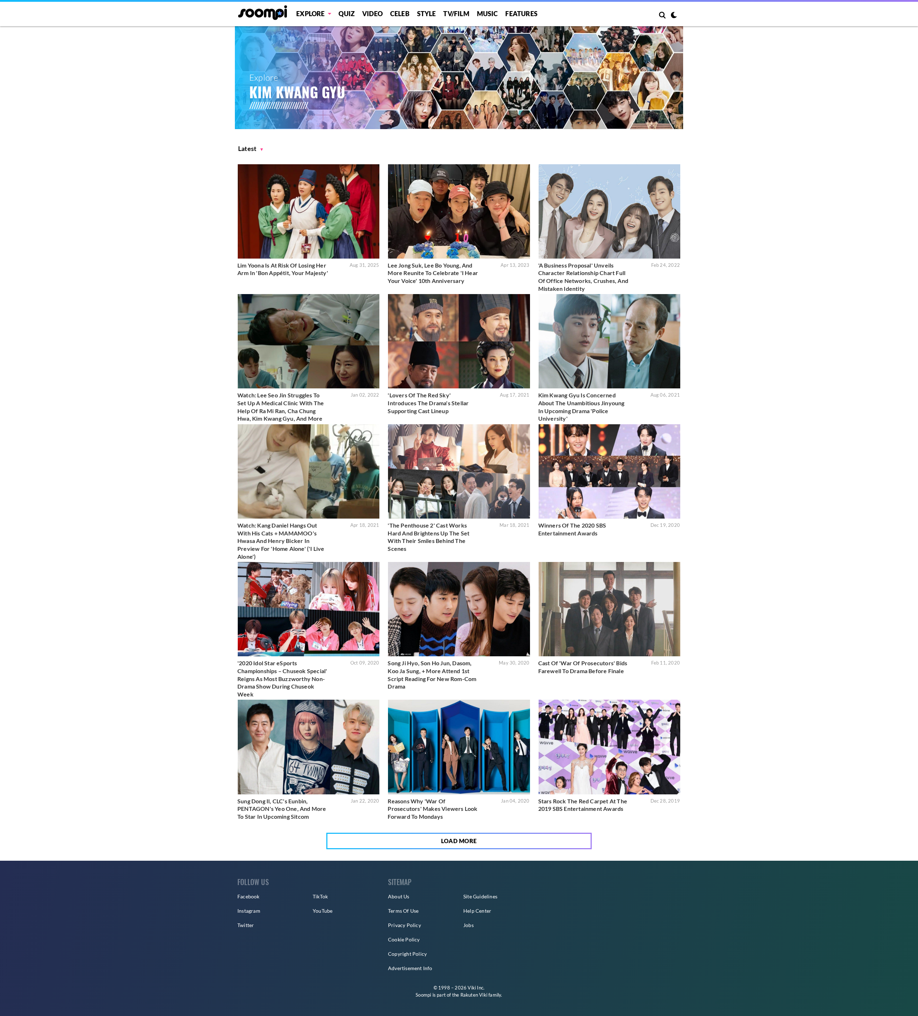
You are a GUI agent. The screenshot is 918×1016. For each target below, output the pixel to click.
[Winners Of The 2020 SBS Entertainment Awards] (609, 471)
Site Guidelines (480, 896)
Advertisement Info (410, 968)
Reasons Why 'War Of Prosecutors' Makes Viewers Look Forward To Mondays (432, 809)
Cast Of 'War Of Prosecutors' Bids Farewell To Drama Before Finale (583, 667)
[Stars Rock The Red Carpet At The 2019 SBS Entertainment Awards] (609, 747)
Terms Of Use (403, 911)
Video (372, 14)
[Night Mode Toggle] (673, 15)
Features (521, 14)
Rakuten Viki (473, 995)
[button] (250, 148)
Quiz (347, 14)
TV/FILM (456, 14)
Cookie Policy (404, 939)
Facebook (248, 896)
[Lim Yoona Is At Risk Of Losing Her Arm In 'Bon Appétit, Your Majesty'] (308, 211)
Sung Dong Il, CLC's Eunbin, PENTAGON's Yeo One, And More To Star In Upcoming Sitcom (281, 809)
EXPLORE (310, 14)
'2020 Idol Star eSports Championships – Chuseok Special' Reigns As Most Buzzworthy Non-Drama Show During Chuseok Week (282, 678)
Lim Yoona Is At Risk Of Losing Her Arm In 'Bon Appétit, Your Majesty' (282, 269)
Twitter (245, 925)
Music (487, 14)
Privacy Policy (404, 925)
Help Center (477, 911)
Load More (459, 840)
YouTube (322, 911)
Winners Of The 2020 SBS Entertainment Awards (572, 529)
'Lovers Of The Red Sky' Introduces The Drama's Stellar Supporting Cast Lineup (428, 403)
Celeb (400, 14)
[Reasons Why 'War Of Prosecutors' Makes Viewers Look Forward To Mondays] (459, 747)
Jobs (468, 925)
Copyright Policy (407, 954)
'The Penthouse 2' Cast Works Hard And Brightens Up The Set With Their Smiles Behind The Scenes (428, 537)
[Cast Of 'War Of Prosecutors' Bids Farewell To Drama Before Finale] (609, 609)
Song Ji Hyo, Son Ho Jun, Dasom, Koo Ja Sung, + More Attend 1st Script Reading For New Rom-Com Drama (432, 675)
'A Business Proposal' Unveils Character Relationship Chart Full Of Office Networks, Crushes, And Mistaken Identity (583, 277)
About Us (399, 896)
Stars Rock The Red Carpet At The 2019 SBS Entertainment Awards (582, 805)
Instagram (248, 911)
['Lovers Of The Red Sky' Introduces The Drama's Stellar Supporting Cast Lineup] (459, 341)
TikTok (320, 896)
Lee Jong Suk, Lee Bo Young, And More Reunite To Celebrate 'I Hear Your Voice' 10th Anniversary (433, 273)
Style (426, 14)
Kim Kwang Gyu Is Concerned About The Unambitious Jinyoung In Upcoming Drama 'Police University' (581, 407)
